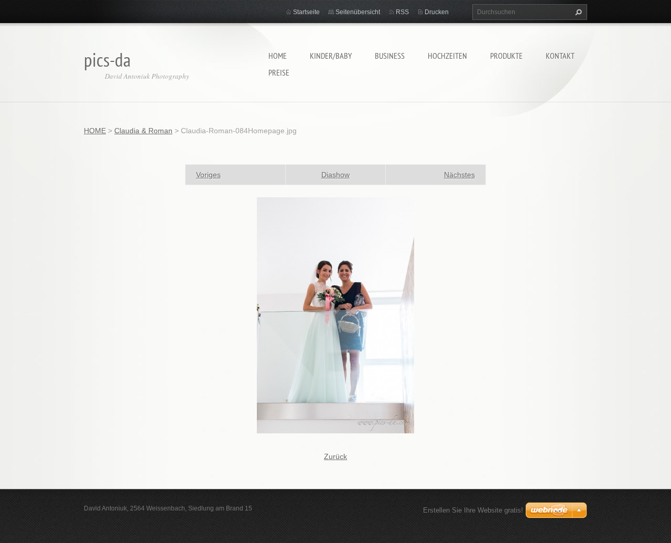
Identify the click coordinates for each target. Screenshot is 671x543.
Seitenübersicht (358, 12)
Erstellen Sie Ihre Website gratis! (473, 510)
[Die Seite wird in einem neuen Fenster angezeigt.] (335, 315)
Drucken (437, 12)
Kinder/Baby (331, 55)
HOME (277, 55)
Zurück (335, 456)
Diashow (335, 175)
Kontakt (560, 55)
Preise (278, 72)
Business (390, 55)
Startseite (306, 12)
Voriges (208, 175)
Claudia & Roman (143, 130)
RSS (402, 12)
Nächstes (459, 175)
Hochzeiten (447, 55)
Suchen (577, 12)
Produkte (506, 55)
